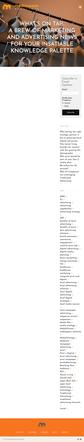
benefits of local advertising (68, 222)
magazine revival (69, 316)
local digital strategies (66, 299)
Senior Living (67, 375)
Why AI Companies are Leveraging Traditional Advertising (69, 176)
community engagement (67, 241)
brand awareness (69, 236)
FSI (62, 264)
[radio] (70, 103)
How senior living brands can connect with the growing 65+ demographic (70, 148)
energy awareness (69, 261)
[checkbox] (70, 105)
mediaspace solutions (70, 333)
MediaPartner (68, 329)
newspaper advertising (66, 345)
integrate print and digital (69, 277)
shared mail (67, 378)
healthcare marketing (66, 271)
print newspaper (69, 359)
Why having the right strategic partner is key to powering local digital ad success (70, 136)
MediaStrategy (68, 338)
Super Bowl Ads (69, 381)
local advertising (69, 282)
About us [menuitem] (19, 432)
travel (64, 408)
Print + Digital (68, 353)
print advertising (69, 356)
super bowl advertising (66, 385)
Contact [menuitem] (64, 432)
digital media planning (67, 253)
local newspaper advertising (68, 311)
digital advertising (70, 249)
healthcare (66, 267)
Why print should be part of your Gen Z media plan (70, 159)
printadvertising (69, 362)
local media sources (69, 305)
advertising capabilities (67, 207)
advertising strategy (70, 213)
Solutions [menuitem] (32, 432)
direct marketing (69, 258)
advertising (66, 202)
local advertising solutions (68, 287)
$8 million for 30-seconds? (68, 167)
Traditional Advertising (66, 394)
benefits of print (69, 227)
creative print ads (70, 246)
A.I (62, 199)
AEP (63, 218)
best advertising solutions (68, 231)
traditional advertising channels (70, 402)
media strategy (68, 325)
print (63, 350)
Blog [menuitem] (55, 432)
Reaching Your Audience (67, 367)
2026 (63, 196)
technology (66, 390)
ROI (63, 372)
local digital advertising (66, 293)
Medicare (65, 341)
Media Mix (66, 322)
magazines (66, 319)
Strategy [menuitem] (44, 432)
